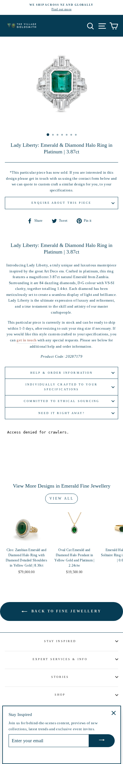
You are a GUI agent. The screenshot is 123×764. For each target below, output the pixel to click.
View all (61, 498)
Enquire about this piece (61, 202)
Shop (60, 694)
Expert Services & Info (60, 659)
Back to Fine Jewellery (65, 611)
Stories (60, 676)
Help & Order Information (61, 372)
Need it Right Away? (61, 413)
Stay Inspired (60, 641)
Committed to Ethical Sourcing (62, 401)
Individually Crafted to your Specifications (61, 387)
